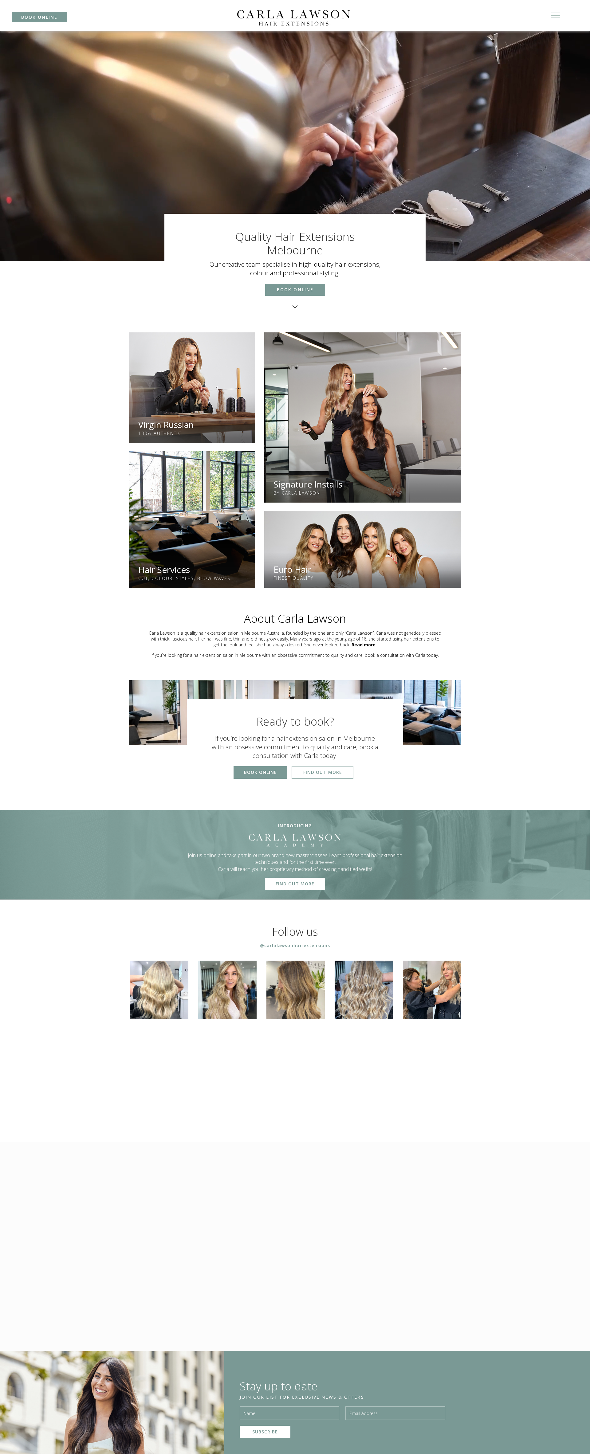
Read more (364, 645)
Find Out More (295, 884)
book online (39, 17)
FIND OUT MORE (322, 772)
